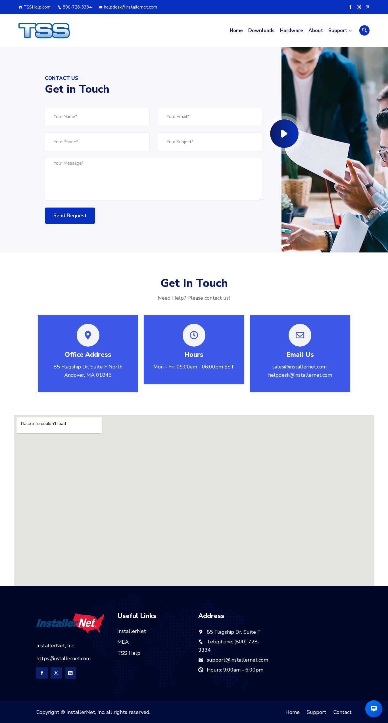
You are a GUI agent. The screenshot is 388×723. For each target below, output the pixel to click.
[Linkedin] (70, 673)
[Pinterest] (367, 7)
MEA (123, 642)
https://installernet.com (63, 658)
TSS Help (128, 653)
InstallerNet (131, 631)
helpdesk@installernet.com (130, 7)
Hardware (291, 30)
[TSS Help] (44, 30)
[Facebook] (350, 7)
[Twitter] (56, 673)
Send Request (70, 215)
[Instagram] (359, 7)
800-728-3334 (77, 7)
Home (236, 30)
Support (337, 30)
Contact (342, 712)
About (315, 30)
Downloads (261, 30)
